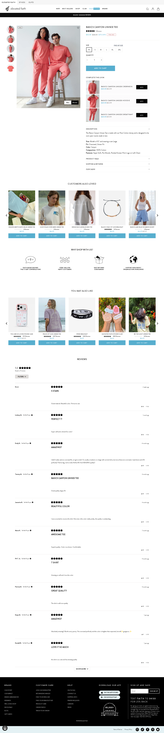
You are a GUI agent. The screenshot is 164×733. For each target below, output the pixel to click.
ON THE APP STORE (111, 692)
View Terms (143, 717)
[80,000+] (109, 715)
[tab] (118, 129)
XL (112, 49)
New (58, 9)
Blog (6, 711)
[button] (94, 31)
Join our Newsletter (43, 690)
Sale (94, 9)
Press (69, 707)
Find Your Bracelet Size (44, 701)
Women (74, 102)
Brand (105, 9)
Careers (70, 704)
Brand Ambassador (11, 697)
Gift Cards (8, 714)
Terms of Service (118, 729)
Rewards (7, 701)
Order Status (40, 707)
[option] (82, 15)
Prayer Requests (73, 701)
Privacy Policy (128, 729)
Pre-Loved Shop (10, 704)
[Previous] (6, 215)
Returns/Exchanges (43, 694)
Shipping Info (72, 697)
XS (89, 49)
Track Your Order (42, 711)
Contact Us (71, 694)
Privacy (149, 717)
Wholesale (8, 707)
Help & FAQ (71, 690)
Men (67, 102)
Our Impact (8, 694)
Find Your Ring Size (43, 697)
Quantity (90, 55)
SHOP (78, 9)
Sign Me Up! (154, 691)
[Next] (157, 215)
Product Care (41, 704)
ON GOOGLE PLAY (110, 697)
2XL (119, 49)
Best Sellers (67, 9)
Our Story (8, 690)
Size (87, 45)
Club (85, 9)
